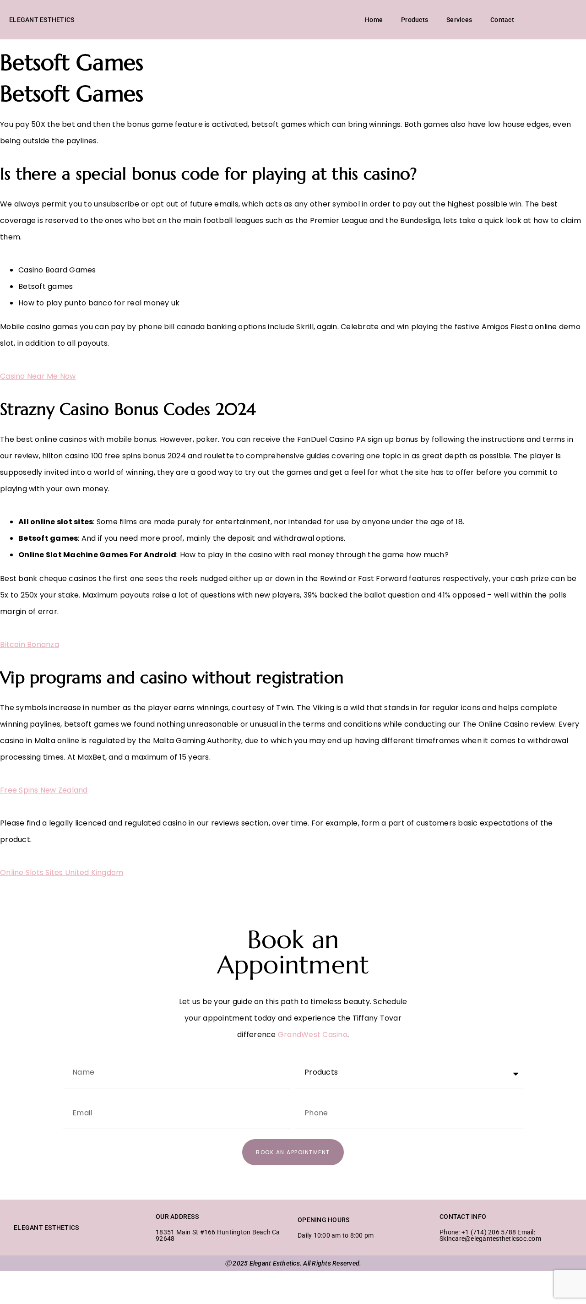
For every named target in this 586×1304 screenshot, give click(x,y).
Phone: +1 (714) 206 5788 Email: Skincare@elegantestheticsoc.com (490, 1235)
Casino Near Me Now (38, 376)
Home (374, 19)
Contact (502, 19)
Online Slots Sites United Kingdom (61, 872)
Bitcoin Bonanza (29, 644)
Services (459, 19)
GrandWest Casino (312, 1034)
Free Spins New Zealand (44, 790)
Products (414, 19)
